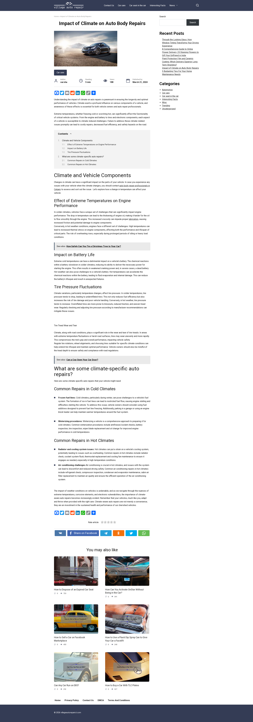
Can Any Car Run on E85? (66, 685)
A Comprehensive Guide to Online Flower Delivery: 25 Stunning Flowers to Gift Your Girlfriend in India (180, 52)
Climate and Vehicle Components (77, 140)
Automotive (167, 90)
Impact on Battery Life (77, 148)
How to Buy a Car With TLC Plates (122, 685)
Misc (164, 102)
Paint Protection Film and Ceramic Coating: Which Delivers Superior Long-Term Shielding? (180, 61)
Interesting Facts (158, 5)
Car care (121, 5)
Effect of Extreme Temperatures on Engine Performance (91, 144)
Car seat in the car (137, 5)
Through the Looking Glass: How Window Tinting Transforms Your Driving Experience (180, 42)
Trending (166, 105)
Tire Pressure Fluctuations (78, 152)
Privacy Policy (72, 700)
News (172, 5)
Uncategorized (169, 109)
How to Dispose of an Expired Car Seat (73, 589)
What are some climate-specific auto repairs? (83, 156)
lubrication (133, 219)
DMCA (101, 700)
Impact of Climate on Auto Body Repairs (180, 68)
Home (56, 16)
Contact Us (109, 5)
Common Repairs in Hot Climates (81, 164)
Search (162, 16)
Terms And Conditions (119, 700)
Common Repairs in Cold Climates (82, 160)
